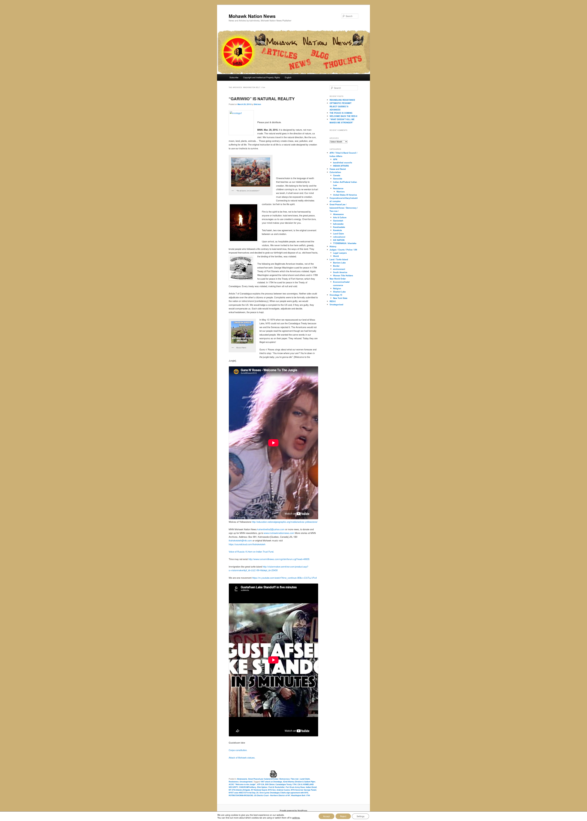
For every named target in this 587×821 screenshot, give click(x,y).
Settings (360, 816)
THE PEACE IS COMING (341, 112)
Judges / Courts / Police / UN (343, 249)
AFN (335, 159)
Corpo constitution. (238, 750)
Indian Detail (311, 787)
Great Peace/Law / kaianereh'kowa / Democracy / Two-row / (273, 778)
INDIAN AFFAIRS (341, 165)
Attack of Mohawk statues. (242, 757)
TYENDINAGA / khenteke (344, 243)
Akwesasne (242, 778)
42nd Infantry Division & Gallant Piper (299, 781)
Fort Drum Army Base (295, 787)
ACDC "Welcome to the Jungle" (242, 784)
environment (339, 269)
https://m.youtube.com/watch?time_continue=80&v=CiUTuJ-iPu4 (284, 577)
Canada (336, 175)
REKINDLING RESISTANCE (342, 99)
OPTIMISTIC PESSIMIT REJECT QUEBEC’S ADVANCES (340, 106)
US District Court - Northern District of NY (272, 795)
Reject (343, 816)
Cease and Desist (338, 168)
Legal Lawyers (340, 252)
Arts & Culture (339, 217)
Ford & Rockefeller (276, 787)
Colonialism (335, 172)
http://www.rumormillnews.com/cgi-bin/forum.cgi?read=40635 (278, 559)
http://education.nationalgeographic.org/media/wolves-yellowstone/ (284, 521)
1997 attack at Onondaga (271, 781)
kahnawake (338, 223)
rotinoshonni (339, 236)
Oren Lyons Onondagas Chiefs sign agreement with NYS (283, 792)
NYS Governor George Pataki (303, 789)
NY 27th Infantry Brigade (239, 789)
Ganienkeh (338, 220)
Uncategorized (246, 781)
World (336, 256)
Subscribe (233, 77)
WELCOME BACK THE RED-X (343, 116)
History (333, 246)
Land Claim (305, 778)
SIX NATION (338, 240)
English (288, 77)
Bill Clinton (270, 784)
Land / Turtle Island (339, 259)
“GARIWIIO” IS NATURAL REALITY (262, 98)
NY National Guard (259, 789)
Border (336, 265)
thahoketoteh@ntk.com (240, 540)
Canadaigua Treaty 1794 (286, 784)
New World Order (338, 278)
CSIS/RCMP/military (247, 787)
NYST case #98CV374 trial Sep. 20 (243, 792)
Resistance (234, 781)
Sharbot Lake (339, 291)
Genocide (337, 178)
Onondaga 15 (336, 294)
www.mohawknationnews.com (279, 532)
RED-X (333, 301)
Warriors (340, 191)
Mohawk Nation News (252, 16)
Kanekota (337, 230)
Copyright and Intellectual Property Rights (261, 77)
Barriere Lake (339, 262)
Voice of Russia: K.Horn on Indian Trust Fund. (251, 551)
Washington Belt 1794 (300, 795)
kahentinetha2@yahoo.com (271, 529)
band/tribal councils (342, 162)
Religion (337, 288)
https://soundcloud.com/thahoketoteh (247, 544)
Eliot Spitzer (262, 787)
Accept (326, 816)
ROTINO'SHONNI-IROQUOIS (241, 795)
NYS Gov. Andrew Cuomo (279, 789)
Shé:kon (257, 104)
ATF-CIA (260, 784)
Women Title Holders (343, 275)
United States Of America (345, 194)
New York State (340, 298)
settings (296, 817)
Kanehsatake (339, 227)
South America (340, 272)
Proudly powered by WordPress (293, 810)
